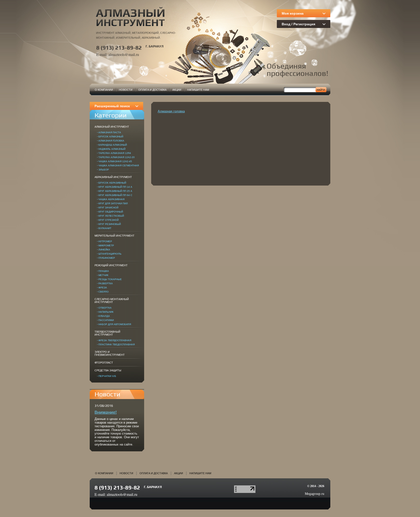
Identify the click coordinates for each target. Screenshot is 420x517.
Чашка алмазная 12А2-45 (115, 161)
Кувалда (104, 316)
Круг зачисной (108, 207)
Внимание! (106, 412)
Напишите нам (198, 89)
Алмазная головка (111, 140)
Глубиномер (106, 258)
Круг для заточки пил (113, 203)
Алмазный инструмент (112, 126)
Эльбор (103, 169)
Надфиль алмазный (111, 149)
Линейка (104, 249)
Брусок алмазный (110, 136)
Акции (176, 89)
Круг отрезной (108, 220)
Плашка (103, 271)
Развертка (105, 283)
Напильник (106, 312)
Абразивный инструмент (113, 177)
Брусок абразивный (112, 182)
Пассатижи (106, 320)
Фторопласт (104, 362)
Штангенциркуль (110, 253)
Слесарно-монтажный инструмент (112, 300)
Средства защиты (108, 370)
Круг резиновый (109, 224)
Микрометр (106, 245)
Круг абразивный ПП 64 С (115, 195)
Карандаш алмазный (112, 144)
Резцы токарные (110, 279)
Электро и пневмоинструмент (110, 353)
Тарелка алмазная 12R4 (114, 153)
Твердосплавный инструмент (107, 333)
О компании (104, 89)
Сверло (103, 291)
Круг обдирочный (110, 211)
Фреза (102, 287)
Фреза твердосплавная (114, 340)
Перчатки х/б (107, 376)
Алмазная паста (109, 132)
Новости (125, 89)
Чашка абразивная (111, 199)
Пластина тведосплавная (116, 344)
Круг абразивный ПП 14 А (115, 187)
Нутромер (105, 241)
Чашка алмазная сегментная (118, 165)
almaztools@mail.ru (123, 54)
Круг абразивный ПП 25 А (115, 191)
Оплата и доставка (152, 89)
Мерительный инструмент (114, 235)
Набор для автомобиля (114, 324)
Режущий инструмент (111, 265)
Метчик (103, 275)
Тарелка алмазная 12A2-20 (116, 157)
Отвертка (105, 307)
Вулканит (104, 228)
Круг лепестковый (111, 215)
